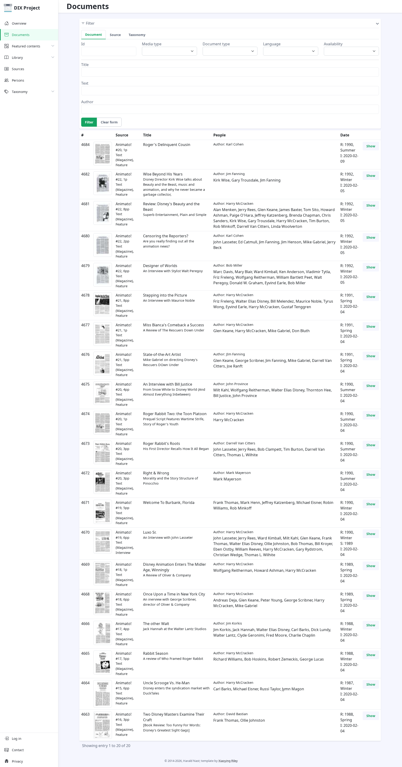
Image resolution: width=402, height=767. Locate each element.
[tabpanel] (230, 77)
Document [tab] (93, 34)
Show (370, 146)
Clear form (109, 122)
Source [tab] (115, 35)
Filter (89, 122)
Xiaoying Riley (228, 761)
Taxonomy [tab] (137, 35)
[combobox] (171, 51)
